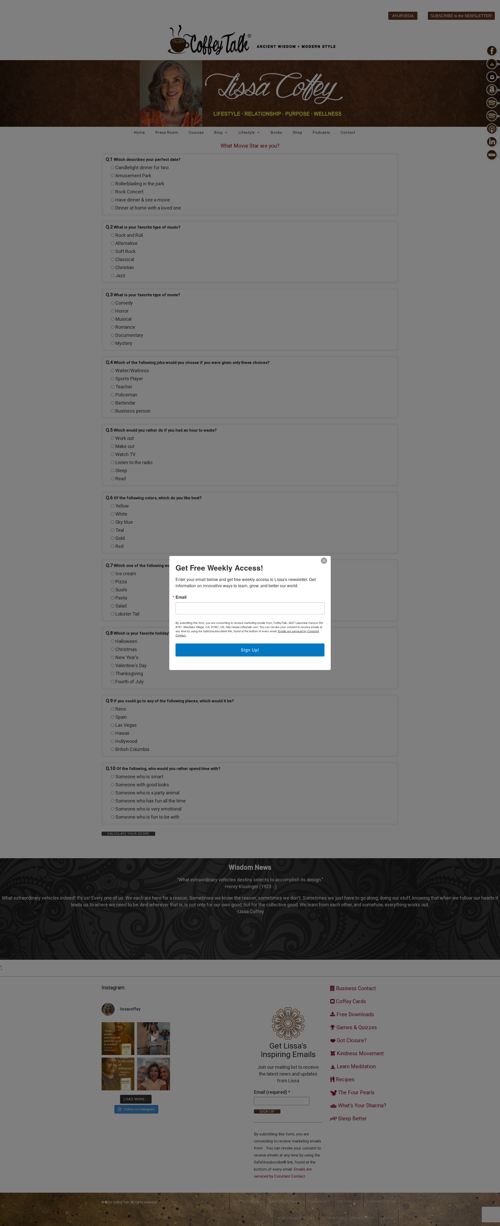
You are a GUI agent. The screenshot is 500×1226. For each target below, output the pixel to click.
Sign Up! (250, 650)
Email (181, 597)
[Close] (324, 561)
